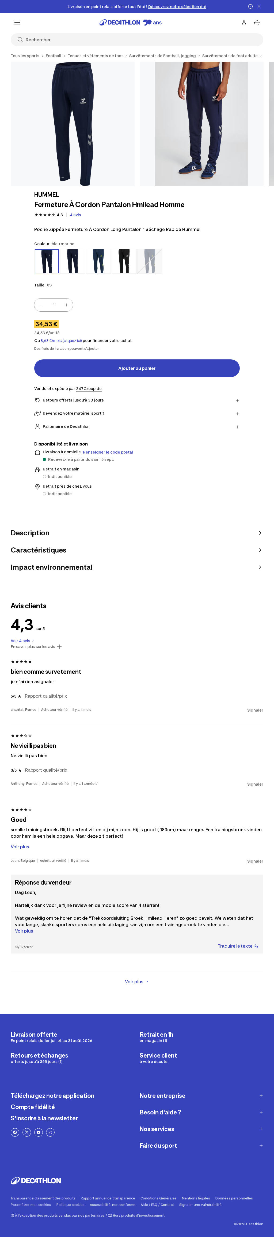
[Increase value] (66, 305)
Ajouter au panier (137, 368)
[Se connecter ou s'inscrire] (244, 22)
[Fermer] (259, 6)
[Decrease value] (40, 305)
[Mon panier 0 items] (256, 22)
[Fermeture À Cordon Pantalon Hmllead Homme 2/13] (202, 124)
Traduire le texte (235, 946)
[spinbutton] (53, 305)
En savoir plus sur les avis (33, 647)
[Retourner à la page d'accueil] (130, 22)
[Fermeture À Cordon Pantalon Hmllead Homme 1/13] (73, 124)
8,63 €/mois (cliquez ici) (61, 340)
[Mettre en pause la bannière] (250, 6)
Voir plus (24, 931)
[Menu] (17, 22)
